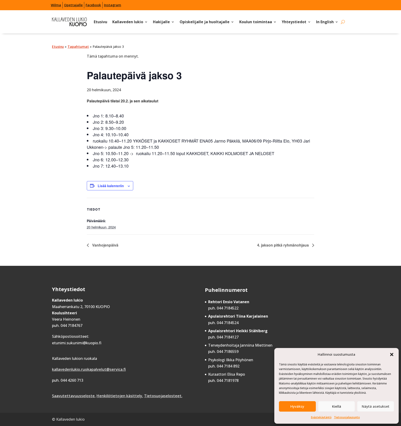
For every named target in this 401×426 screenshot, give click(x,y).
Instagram (112, 5)
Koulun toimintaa (255, 21)
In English (325, 21)
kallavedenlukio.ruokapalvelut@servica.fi (89, 369)
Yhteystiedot (294, 21)
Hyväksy (297, 406)
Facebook (93, 5)
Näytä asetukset (375, 406)
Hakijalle (161, 21)
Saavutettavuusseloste (73, 395)
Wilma (56, 5)
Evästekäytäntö (321, 417)
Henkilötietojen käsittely (119, 395)
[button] (391, 354)
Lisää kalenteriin (111, 185)
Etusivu (100, 21)
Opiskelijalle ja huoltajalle (205, 21)
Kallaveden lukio (127, 21)
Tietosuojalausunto (347, 417)
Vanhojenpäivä (104, 245)
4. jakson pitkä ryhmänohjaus (283, 245)
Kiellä (336, 406)
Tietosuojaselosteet (162, 395)
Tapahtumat (78, 46)
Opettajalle (73, 5)
